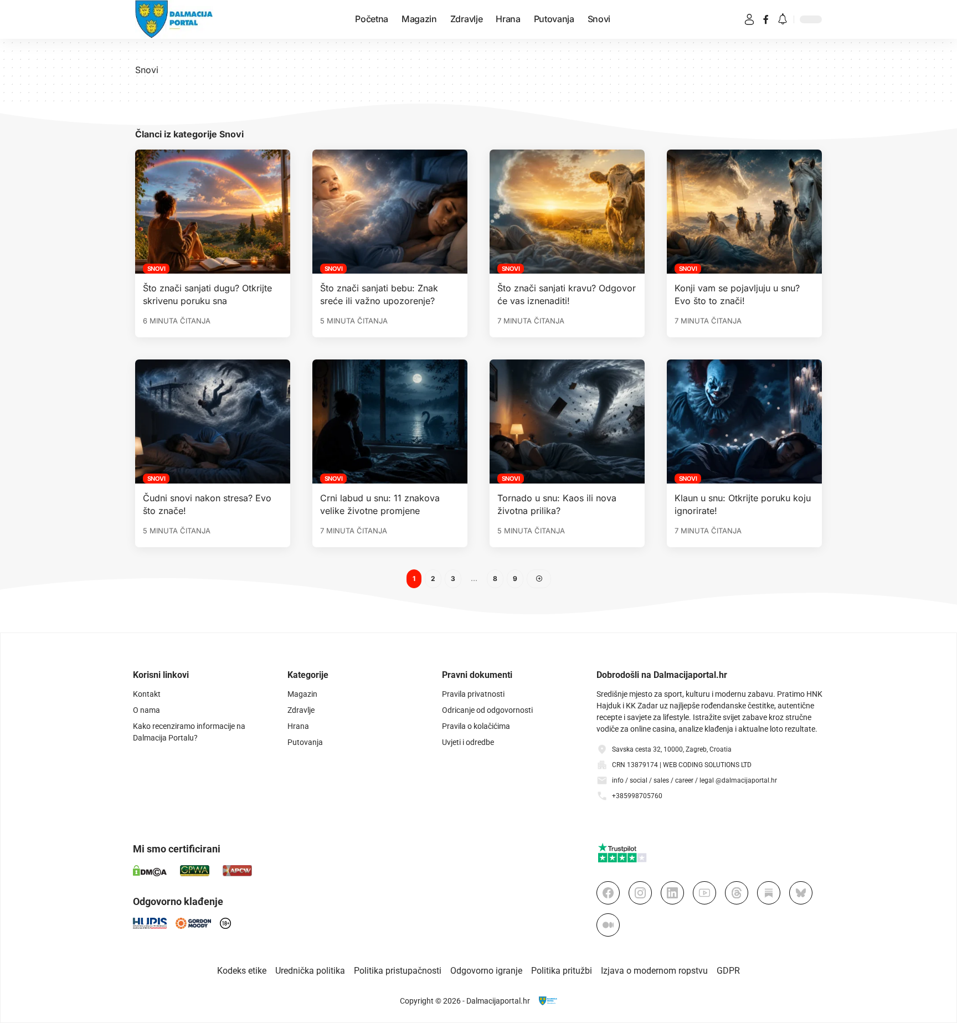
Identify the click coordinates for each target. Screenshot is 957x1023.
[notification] (782, 19)
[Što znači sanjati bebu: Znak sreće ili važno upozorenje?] (389, 212)
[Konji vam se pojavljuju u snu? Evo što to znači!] (744, 212)
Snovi (156, 269)
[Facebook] (765, 19)
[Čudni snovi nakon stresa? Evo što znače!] (212, 421)
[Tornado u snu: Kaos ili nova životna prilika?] (567, 421)
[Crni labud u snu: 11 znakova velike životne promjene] (389, 421)
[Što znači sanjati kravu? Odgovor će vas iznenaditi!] (567, 212)
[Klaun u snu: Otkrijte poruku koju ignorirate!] (744, 421)
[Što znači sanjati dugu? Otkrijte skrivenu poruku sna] (212, 212)
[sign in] (749, 19)
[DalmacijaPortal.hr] (174, 19)
